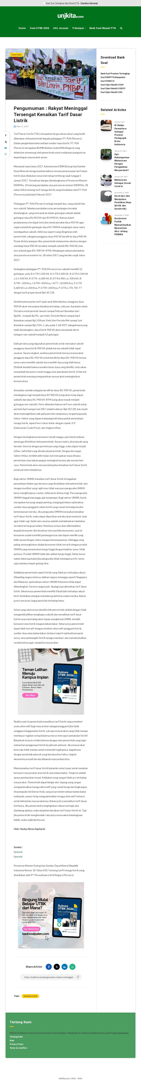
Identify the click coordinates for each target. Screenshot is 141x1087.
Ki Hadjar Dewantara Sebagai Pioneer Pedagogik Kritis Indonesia (120, 135)
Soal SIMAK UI (108, 81)
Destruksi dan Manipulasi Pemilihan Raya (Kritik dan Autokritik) (122, 202)
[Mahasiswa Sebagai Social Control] (106, 180)
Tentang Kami (16, 1036)
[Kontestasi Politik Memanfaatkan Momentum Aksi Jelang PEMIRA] (106, 218)
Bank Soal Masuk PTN (103, 28)
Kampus (79, 28)
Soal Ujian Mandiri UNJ (111, 92)
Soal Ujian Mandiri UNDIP (113, 88)
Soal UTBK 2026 (39, 28)
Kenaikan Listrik (30, 996)
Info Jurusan (60, 28)
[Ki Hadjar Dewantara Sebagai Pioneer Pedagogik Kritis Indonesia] (106, 125)
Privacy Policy (16, 1044)
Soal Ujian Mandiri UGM (112, 84)
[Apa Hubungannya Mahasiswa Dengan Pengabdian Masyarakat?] (106, 154)
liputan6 (18, 851)
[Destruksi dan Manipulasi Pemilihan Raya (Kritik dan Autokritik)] (106, 196)
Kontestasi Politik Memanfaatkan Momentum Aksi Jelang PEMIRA (122, 226)
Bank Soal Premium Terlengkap (115, 73)
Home (22, 28)
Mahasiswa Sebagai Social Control (122, 183)
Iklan (12, 1040)
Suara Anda (17, 43)
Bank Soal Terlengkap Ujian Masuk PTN (62, 3)
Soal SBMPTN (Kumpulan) (113, 77)
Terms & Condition (18, 1048)
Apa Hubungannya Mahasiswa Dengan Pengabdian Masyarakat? (121, 162)
